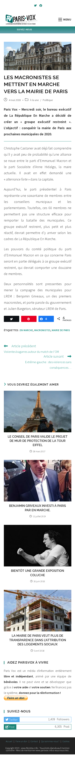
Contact (34, 741)
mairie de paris (61, 330)
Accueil (9, 741)
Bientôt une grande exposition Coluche (37, 573)
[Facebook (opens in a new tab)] (40, 5)
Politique (48, 100)
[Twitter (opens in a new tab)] (35, 5)
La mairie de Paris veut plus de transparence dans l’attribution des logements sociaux (37, 640)
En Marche (26, 330)
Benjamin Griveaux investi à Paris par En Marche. (37, 508)
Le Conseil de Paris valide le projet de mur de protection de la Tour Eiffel (38, 441)
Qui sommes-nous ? (50, 741)
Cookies (65, 741)
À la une (34, 100)
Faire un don (21, 741)
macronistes (42, 330)
